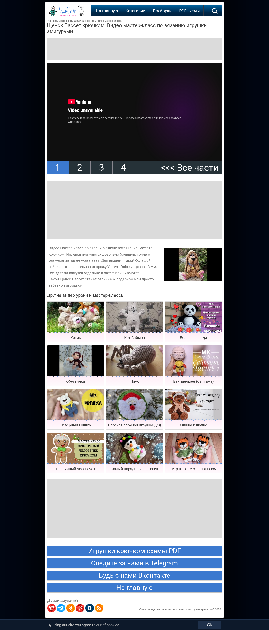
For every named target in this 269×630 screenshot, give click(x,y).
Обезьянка (75, 381)
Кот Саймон (134, 337)
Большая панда (193, 337)
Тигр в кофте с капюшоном (193, 469)
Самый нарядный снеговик (134, 469)
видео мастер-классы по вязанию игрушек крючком (180, 609)
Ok (209, 624)
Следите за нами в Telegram (134, 563)
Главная (52, 20)
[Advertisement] (134, 49)
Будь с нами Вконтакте (134, 575)
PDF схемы (189, 11)
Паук (134, 381)
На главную (107, 11)
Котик (75, 337)
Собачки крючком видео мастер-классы (98, 20)
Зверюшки (65, 20)
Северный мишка (75, 425)
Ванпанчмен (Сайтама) (193, 381)
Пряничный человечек (75, 469)
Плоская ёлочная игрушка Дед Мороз (134, 426)
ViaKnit (67, 12)
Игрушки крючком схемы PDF (134, 551)
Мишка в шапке (193, 425)
